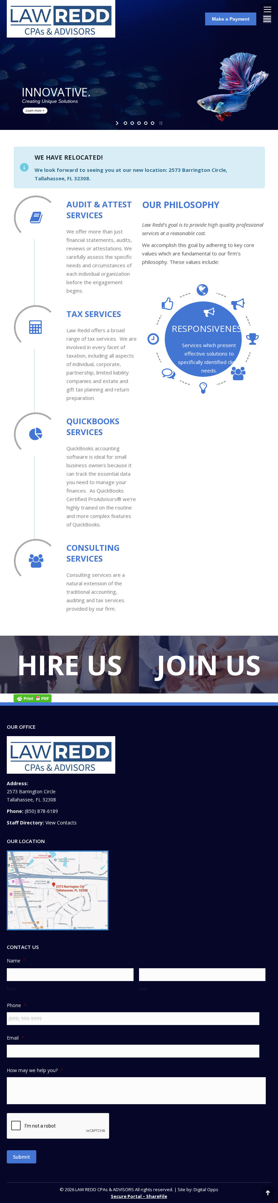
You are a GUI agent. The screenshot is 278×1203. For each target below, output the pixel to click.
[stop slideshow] (160, 123)
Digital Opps (206, 1189)
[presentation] (58, 1126)
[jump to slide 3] (139, 123)
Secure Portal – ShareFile (139, 1196)
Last (143, 988)
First (11, 988)
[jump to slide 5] (152, 123)
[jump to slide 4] (145, 123)
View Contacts (61, 822)
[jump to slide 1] (125, 123)
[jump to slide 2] (132, 123)
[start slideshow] (118, 123)
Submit (21, 1157)
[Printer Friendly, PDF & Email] (33, 698)
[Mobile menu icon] (267, 9)
